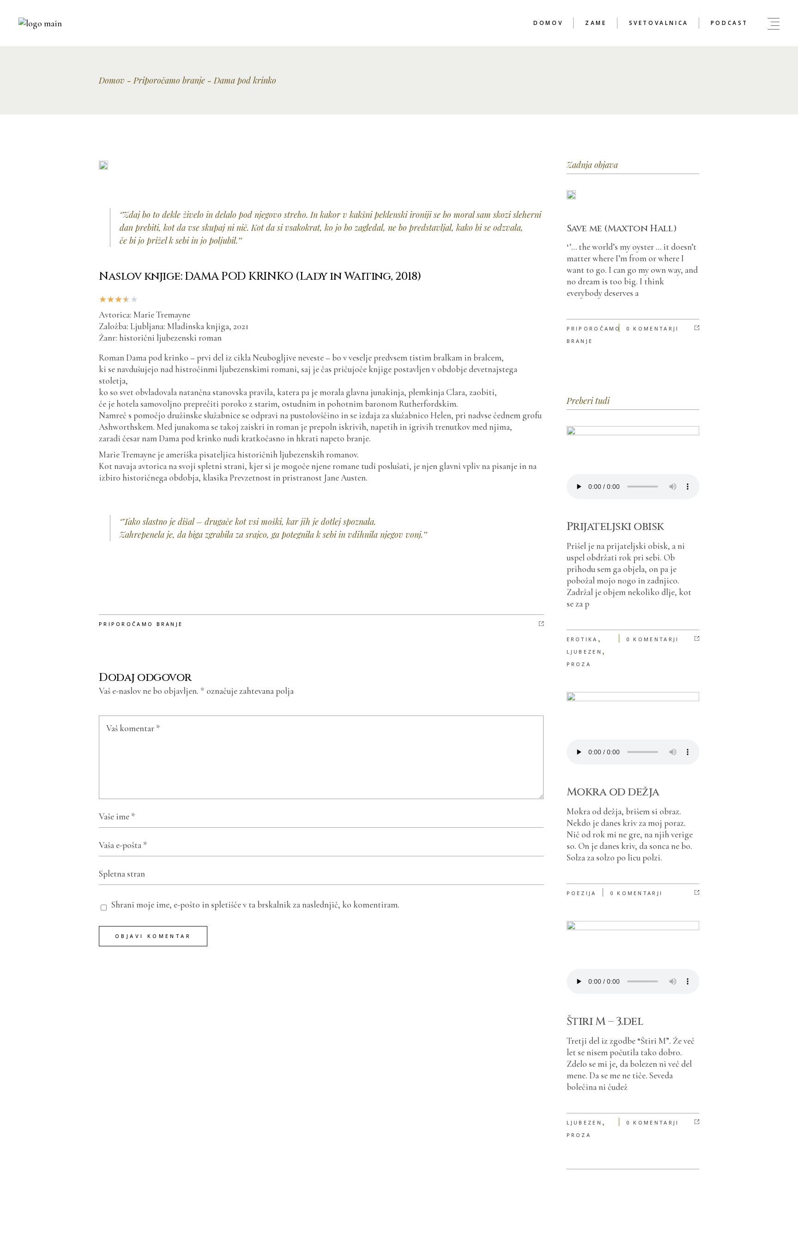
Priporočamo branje (169, 80)
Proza (579, 664)
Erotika (582, 639)
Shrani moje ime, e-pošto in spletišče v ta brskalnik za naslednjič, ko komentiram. (255, 904)
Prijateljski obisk (615, 526)
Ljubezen (584, 651)
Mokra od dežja (613, 792)
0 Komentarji (652, 328)
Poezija (582, 893)
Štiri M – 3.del (605, 1021)
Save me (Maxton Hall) (622, 228)
